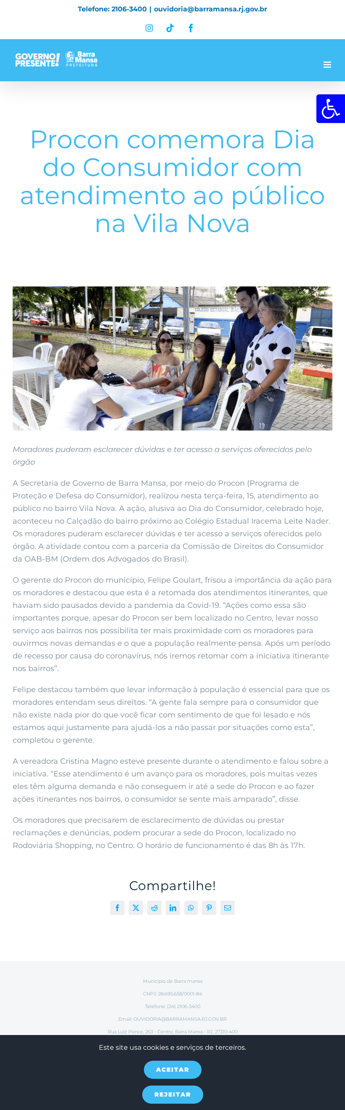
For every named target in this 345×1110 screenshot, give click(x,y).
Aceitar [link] (172, 1069)
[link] (330, 108)
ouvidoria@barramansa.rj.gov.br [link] (210, 9)
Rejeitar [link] (172, 1094)
